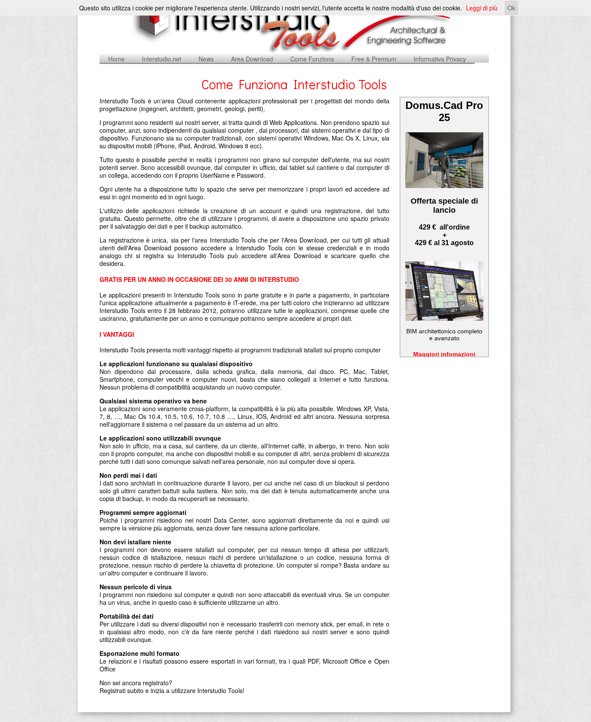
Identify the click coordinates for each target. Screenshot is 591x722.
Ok (511, 7)
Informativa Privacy (440, 58)
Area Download (252, 58)
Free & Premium (373, 58)
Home (116, 58)
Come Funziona (312, 58)
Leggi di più (482, 7)
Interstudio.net (161, 58)
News (206, 58)
